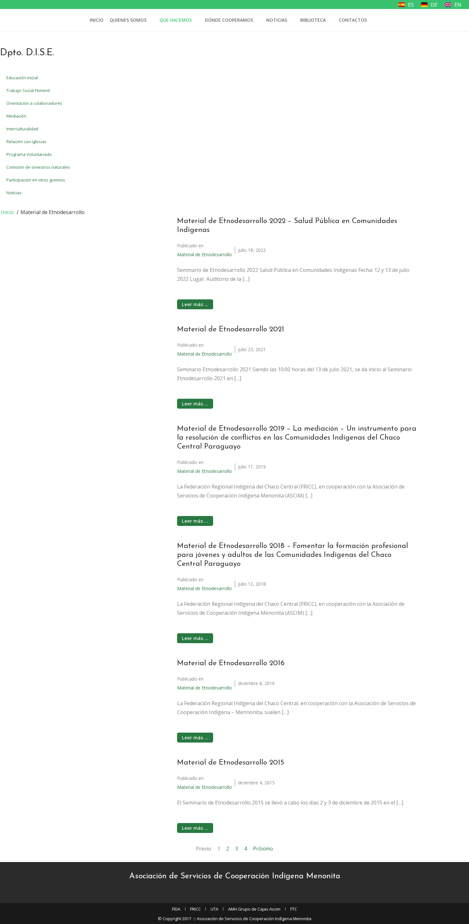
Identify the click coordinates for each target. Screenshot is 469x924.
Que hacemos (176, 20)
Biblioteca (313, 20)
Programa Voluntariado (29, 154)
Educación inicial (22, 78)
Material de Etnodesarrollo (204, 254)
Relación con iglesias (26, 141)
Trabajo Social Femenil (28, 90)
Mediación (16, 116)
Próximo (263, 848)
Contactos (353, 20)
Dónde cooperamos (229, 20)
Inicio (96, 20)
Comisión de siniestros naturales (38, 167)
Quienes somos (128, 20)
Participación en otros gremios (35, 180)
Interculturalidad (22, 129)
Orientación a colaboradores (34, 103)
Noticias (276, 20)
